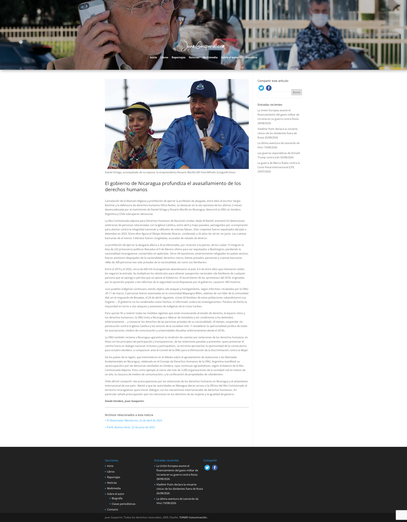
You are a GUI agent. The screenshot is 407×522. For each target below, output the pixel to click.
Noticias (194, 57)
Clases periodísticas (123, 504)
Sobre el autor (230, 57)
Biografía (117, 498)
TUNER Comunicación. (193, 517)
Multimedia (210, 57)
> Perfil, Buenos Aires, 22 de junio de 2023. (130, 427)
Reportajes (178, 57)
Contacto (251, 57)
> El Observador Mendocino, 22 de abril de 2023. (134, 420)
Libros (164, 57)
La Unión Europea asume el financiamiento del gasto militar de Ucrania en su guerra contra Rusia (278, 115)
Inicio (153, 57)
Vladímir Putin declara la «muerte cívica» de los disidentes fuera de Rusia (278, 133)
